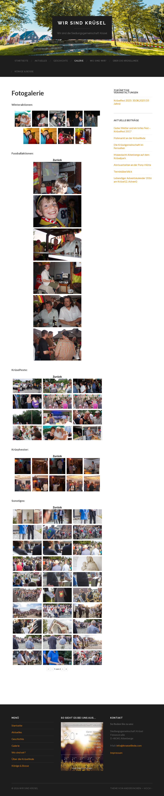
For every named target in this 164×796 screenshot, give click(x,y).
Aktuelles (41, 60)
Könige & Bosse (24, 71)
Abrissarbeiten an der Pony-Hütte (132, 164)
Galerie (79, 60)
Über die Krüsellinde (126, 60)
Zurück (57, 160)
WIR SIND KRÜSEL (82, 23)
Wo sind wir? (98, 60)
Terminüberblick (123, 171)
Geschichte (60, 60)
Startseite (21, 60)
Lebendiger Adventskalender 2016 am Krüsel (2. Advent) (133, 179)
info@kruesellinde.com (129, 745)
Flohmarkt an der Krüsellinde (129, 138)
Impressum (116, 752)
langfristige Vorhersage (82, 768)
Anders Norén (132, 788)
